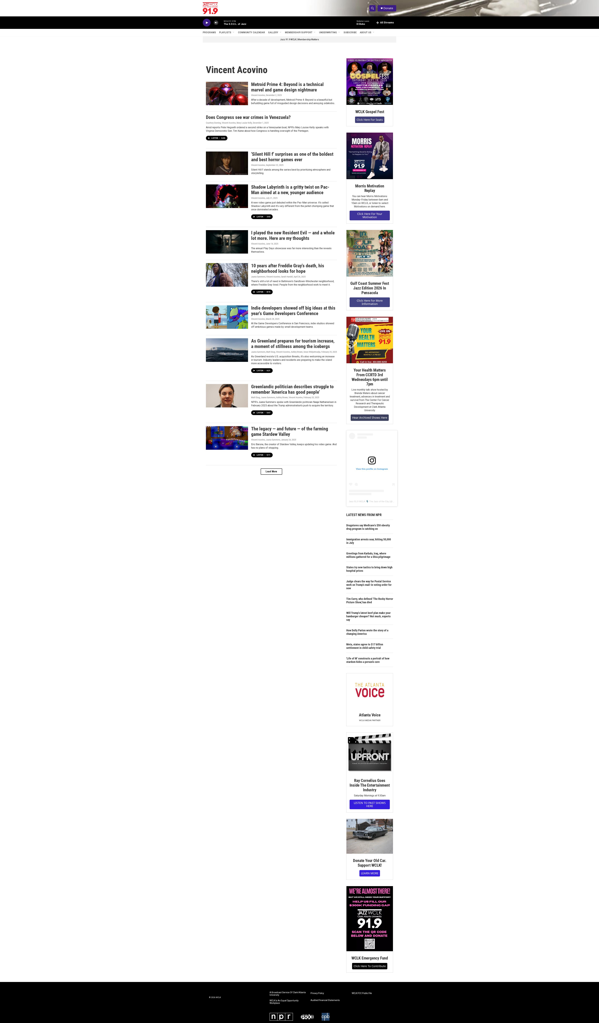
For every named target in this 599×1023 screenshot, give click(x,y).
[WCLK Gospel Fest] (369, 81)
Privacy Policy (317, 993)
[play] (206, 22)
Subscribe (350, 32)
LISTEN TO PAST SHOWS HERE (370, 804)
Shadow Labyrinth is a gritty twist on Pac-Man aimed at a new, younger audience (290, 189)
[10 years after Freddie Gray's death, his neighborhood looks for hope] (227, 274)
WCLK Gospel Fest (369, 111)
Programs (209, 32)
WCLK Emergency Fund (369, 958)
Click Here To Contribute (370, 966)
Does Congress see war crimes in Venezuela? (248, 117)
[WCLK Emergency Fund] (369, 918)
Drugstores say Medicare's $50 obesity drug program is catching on (368, 527)
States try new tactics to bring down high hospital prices (369, 569)
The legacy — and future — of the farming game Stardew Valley (289, 431)
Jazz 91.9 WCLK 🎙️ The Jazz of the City (369, 501)
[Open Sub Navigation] (233, 32)
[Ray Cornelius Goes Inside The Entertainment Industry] (369, 753)
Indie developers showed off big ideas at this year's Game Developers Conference (293, 310)
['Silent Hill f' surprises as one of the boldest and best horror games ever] (227, 163)
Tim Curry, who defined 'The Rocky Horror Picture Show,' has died (369, 600)
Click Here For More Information (370, 302)
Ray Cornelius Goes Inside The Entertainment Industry (370, 785)
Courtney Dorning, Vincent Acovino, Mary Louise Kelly (229, 123)
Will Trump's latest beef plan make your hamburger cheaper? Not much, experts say (368, 616)
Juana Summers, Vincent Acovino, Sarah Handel (272, 276)
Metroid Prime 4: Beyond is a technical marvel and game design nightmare (287, 87)
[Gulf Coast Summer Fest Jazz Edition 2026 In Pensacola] (369, 253)
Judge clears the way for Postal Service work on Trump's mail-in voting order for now (369, 585)
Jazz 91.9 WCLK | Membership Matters (299, 39)
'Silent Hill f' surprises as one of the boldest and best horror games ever (292, 156)
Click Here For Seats (370, 120)
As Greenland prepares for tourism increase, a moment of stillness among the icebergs (292, 343)
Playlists (225, 32)
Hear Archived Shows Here (369, 417)
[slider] (221, 22)
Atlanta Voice (369, 715)
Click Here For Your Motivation (369, 215)
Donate (388, 8)
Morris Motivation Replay (369, 188)
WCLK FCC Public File (362, 993)
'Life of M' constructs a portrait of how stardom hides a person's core (367, 660)
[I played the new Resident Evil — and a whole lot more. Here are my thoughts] (227, 242)
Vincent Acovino (258, 95)
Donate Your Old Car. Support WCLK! (369, 863)
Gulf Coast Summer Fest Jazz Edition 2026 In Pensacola (369, 288)
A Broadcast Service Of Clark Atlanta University (288, 993)
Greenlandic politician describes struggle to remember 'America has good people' (292, 389)
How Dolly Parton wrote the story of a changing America (367, 632)
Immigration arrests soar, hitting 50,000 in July (368, 541)
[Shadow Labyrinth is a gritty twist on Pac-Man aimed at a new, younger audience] (227, 196)
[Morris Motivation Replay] (369, 156)
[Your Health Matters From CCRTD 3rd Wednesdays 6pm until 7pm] (369, 340)
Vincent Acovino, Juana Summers (265, 439)
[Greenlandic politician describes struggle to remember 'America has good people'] (227, 395)
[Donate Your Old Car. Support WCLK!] (369, 836)
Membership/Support (298, 32)
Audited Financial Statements (325, 1000)
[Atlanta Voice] (369, 690)
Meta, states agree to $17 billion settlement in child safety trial (364, 646)
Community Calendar (251, 32)
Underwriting (328, 32)
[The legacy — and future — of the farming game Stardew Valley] (227, 438)
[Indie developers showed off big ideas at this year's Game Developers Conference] (227, 317)
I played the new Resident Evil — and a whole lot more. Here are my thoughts (293, 235)
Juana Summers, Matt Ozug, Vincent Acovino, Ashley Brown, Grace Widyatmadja (285, 352)
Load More (271, 471)
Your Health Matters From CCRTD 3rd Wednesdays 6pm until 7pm (370, 377)
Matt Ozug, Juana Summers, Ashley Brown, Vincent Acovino (277, 397)
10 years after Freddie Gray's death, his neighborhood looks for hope (287, 268)
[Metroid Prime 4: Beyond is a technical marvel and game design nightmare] (227, 93)
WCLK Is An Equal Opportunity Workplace (284, 1001)
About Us (365, 32)
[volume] (216, 22)
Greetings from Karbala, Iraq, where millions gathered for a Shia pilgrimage (368, 555)
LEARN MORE (369, 873)
